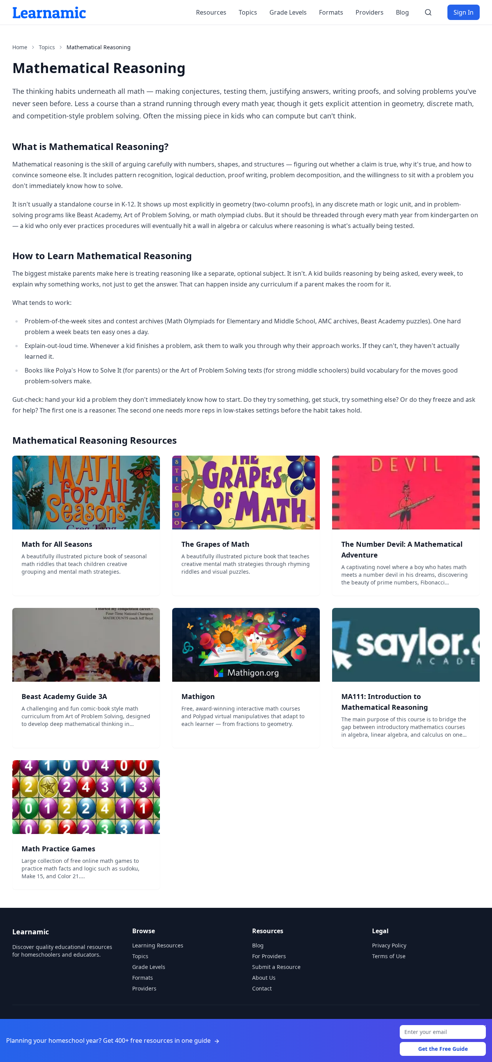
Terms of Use (389, 956)
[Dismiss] (483, 1027)
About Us (264, 977)
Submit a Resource (276, 966)
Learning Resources (157, 945)
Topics (248, 12)
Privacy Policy (389, 945)
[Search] (428, 12)
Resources (211, 12)
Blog (402, 12)
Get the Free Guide (443, 1048)
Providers (370, 12)
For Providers (269, 956)
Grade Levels (288, 12)
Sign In (464, 12)
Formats (331, 12)
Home (19, 47)
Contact (262, 988)
